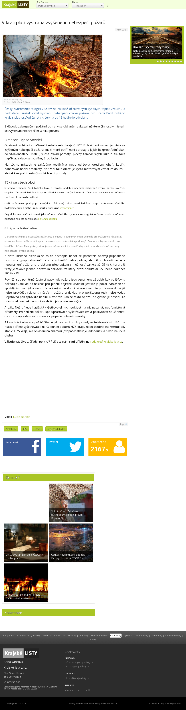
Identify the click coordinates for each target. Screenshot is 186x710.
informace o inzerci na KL (77, 690)
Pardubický (115, 635)
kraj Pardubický (56, 429)
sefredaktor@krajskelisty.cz (79, 662)
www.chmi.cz (67, 208)
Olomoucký (156, 635)
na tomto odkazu (47, 218)
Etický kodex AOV (109, 703)
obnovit (107, 5)
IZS (25, 429)
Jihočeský (35, 635)
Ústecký (72, 635)
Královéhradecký (99, 635)
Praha (11, 635)
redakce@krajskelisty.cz (106, 342)
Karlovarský (60, 635)
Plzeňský (47, 635)
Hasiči (37, 429)
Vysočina (128, 635)
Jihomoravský (141, 635)
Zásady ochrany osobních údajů (84, 703)
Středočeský (23, 635)
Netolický (11, 429)
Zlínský (93, 639)
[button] (52, 5)
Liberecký (83, 635)
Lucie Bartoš (21, 417)
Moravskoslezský (173, 635)
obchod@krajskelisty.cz (77, 678)
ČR (4, 635)
